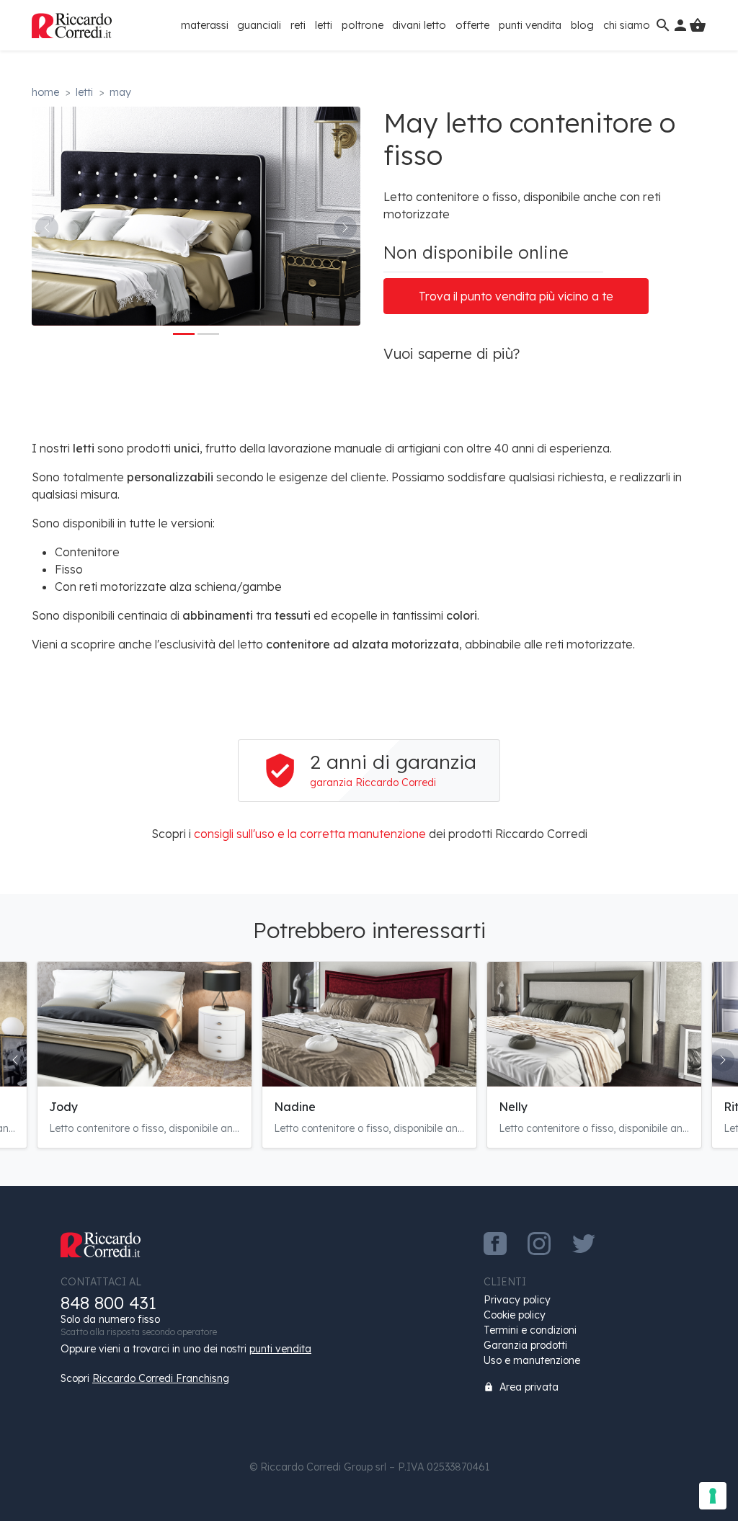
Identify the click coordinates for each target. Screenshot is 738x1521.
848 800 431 (108, 1303)
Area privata (521, 1387)
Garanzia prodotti (525, 1345)
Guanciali (259, 25)
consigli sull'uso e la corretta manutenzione (310, 833)
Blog (582, 25)
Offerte (472, 25)
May (120, 92)
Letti (323, 25)
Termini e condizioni (530, 1330)
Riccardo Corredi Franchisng (160, 1378)
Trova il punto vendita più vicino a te (516, 296)
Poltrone (362, 25)
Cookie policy (515, 1314)
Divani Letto (419, 25)
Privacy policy (517, 1299)
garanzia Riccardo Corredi (373, 782)
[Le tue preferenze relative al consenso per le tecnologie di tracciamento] (712, 1495)
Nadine (295, 1107)
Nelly (513, 1107)
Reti (298, 25)
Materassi (204, 25)
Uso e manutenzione (532, 1360)
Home (45, 92)
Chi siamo (626, 25)
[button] (184, 334)
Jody (63, 1107)
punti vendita (280, 1348)
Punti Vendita (530, 25)
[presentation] (46, 227)
